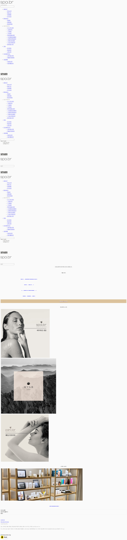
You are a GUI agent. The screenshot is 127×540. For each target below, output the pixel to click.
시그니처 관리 (10, 28)
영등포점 (9, 22)
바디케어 (9, 48)
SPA (5, 46)
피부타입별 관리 (11, 35)
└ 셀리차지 (9, 29)
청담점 (8, 20)
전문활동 (9, 14)
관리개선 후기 (10, 44)
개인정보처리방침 (5, 522)
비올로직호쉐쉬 (10, 57)
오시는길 (9, 16)
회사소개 (9, 11)
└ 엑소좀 (9, 33)
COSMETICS (7, 54)
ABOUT (5, 9)
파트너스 (9, 13)
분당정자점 (9, 24)
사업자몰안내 (10, 63)
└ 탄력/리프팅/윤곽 (11, 39)
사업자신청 (9, 61)
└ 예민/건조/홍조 (11, 40)
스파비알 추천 (10, 55)
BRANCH (6, 18)
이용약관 (3, 520)
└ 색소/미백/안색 (11, 42)
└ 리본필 (9, 31)
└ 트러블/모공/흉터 (11, 37)
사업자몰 (6, 59)
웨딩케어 (9, 50)
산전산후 (9, 52)
